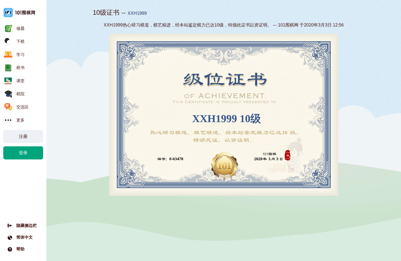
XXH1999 (137, 13)
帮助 (20, 249)
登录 (23, 152)
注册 (23, 136)
